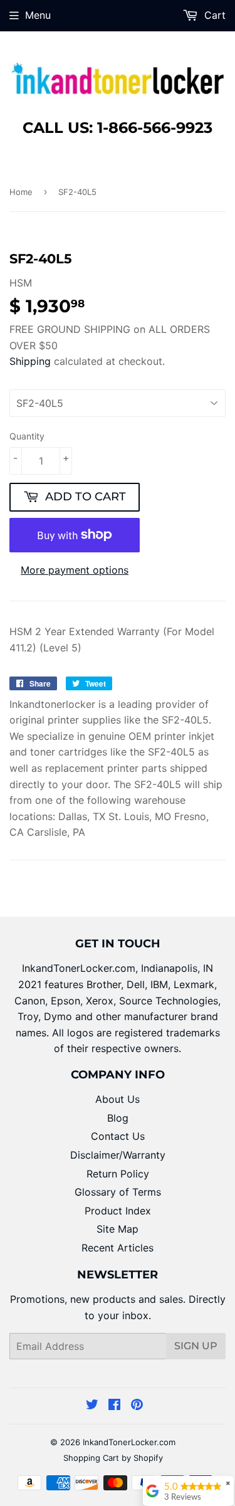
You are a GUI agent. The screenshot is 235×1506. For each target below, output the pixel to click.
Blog (117, 1118)
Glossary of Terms (118, 1192)
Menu (38, 15)
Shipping (30, 361)
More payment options (74, 570)
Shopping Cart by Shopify (113, 1458)
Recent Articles (117, 1247)
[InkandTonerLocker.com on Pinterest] (137, 1405)
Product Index (118, 1210)
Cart (213, 15)
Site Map (117, 1229)
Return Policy (117, 1173)
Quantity (26, 436)
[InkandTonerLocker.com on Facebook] (114, 1405)
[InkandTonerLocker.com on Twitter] (92, 1405)
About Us (117, 1099)
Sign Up (195, 1346)
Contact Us (118, 1136)
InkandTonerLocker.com (129, 1442)
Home (21, 192)
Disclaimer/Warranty (117, 1155)
